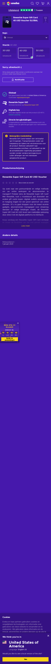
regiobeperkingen (23, 97)
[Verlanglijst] (37, 3)
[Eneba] (13, 3)
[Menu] (3, 3)
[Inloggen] (48, 3)
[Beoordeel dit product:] (10, 182)
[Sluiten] (48, 635)
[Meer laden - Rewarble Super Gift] (4, 103)
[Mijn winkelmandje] (43, 3)
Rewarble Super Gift (31, 105)
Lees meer (25, 226)
